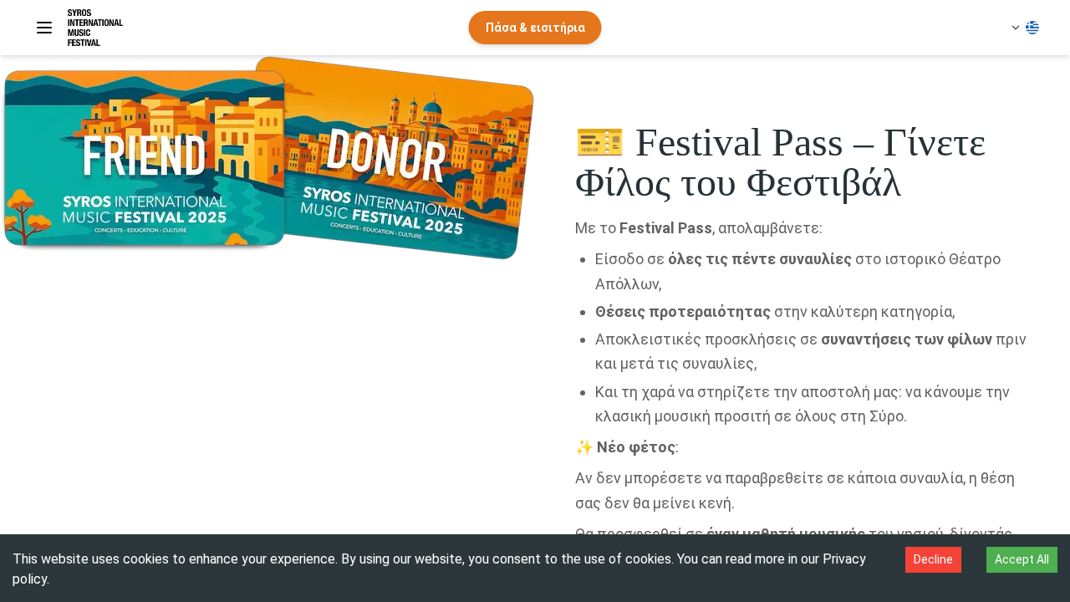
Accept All (1022, 559)
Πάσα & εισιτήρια (535, 27)
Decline (933, 559)
